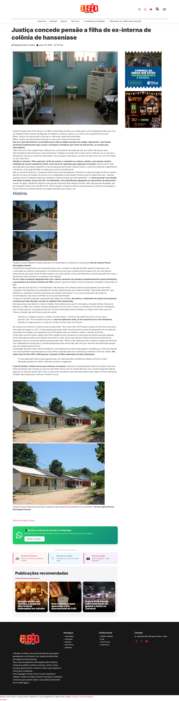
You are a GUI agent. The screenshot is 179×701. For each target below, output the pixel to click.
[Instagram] (139, 9)
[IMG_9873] (143, 127)
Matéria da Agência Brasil (24, 520)
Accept (3, 699)
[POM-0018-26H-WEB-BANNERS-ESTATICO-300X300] (143, 87)
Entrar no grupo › (34, 539)
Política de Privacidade (82, 696)
